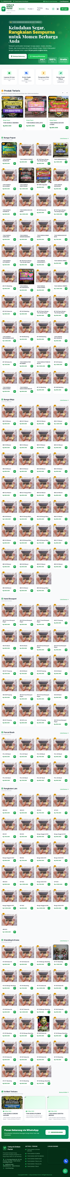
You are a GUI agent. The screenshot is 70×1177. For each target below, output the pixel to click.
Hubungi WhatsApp (38, 56)
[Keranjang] (58, 9)
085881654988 (57, 1132)
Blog (47, 9)
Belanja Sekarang (19, 56)
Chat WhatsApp (9, 1168)
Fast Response (64, 1)
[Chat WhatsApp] (53, 9)
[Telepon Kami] (66, 1161)
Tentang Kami (39, 9)
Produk (30, 9)
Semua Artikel (63, 1092)
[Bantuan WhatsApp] (65, 1171)
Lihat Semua (63, 138)
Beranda (22, 9)
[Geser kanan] (67, 92)
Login (65, 9)
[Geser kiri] (63, 92)
